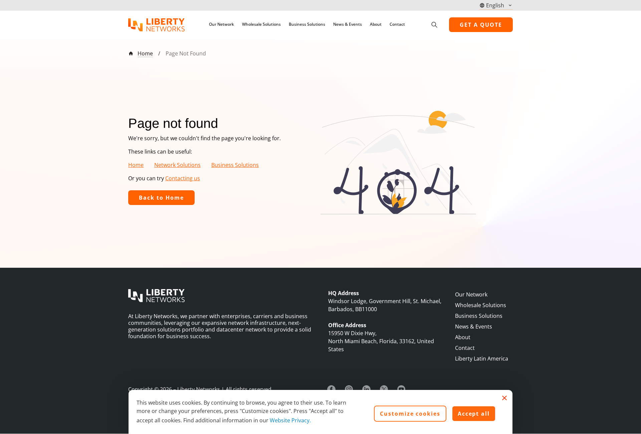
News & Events (347, 24)
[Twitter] (384, 389)
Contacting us (182, 178)
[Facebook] (331, 389)
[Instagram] (349, 389)
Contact (397, 24)
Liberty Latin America (481, 358)
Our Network (221, 24)
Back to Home (161, 197)
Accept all (474, 413)
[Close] (504, 398)
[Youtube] (401, 389)
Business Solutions (307, 24)
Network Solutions (177, 165)
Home (145, 53)
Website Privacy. (290, 420)
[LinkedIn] (366, 389)
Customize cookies (410, 413)
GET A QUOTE (481, 24)
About (376, 24)
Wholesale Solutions (261, 24)
